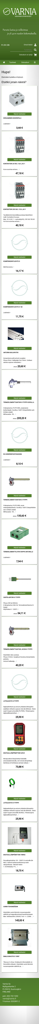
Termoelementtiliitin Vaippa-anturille (18, 552)
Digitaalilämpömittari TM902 (14, 855)
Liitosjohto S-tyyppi (11, 701)
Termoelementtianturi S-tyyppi (15, 500)
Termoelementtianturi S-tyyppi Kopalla (18, 402)
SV (5, 45)
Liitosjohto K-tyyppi (11, 803)
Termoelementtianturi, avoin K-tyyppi (17, 649)
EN (8, 45)
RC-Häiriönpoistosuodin (12, 454)
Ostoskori (25, 62)
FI (2, 45)
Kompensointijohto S (11, 261)
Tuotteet (12, 62)
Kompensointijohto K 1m (12, 307)
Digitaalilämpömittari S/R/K (14, 753)
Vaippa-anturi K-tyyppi (11, 597)
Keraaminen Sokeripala (12, 118)
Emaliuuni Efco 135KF (11, 956)
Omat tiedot (28, 45)
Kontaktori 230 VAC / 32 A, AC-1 (14, 209)
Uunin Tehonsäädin (10, 907)
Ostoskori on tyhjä (25, 55)
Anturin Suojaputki (10, 352)
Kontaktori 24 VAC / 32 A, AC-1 (14, 164)
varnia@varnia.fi (9, 999)
